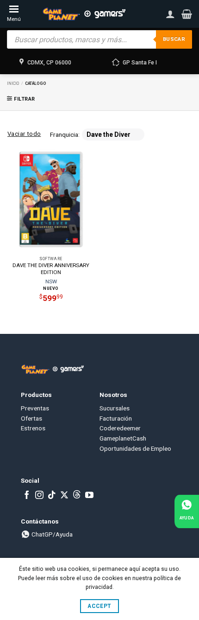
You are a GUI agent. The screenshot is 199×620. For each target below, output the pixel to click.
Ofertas (31, 418)
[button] (186, 14)
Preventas (35, 408)
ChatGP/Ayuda (51, 534)
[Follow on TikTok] (52, 495)
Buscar (174, 39)
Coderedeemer (120, 428)
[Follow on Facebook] (27, 495)
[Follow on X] (64, 495)
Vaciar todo (24, 133)
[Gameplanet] (83, 14)
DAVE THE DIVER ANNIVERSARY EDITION (50, 268)
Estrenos (33, 428)
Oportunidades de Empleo (135, 448)
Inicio (13, 83)
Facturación (116, 418)
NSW (51, 281)
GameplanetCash (123, 438)
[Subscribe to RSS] (77, 495)
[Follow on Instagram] (39, 495)
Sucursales (115, 408)
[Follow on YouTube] (89, 495)
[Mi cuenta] (170, 14)
